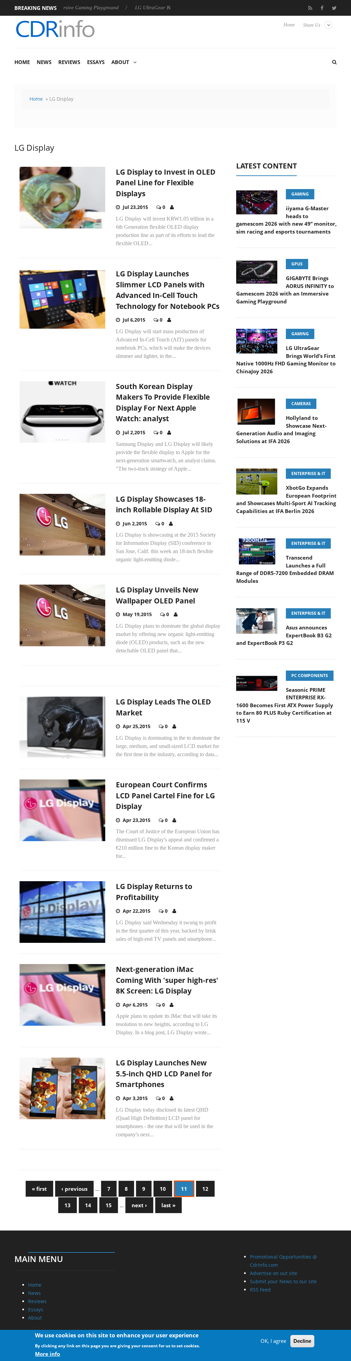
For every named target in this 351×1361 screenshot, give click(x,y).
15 (109, 1205)
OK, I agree (273, 1340)
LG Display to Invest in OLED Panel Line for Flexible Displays (166, 182)
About (120, 62)
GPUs (297, 264)
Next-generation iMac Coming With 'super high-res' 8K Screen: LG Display (167, 980)
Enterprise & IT (308, 473)
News (44, 62)
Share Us (311, 25)
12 (205, 1188)
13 (67, 1205)
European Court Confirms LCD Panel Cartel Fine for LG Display (165, 795)
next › (139, 1205)
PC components (309, 675)
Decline (302, 1341)
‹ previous (74, 1188)
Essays (96, 62)
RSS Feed (260, 1289)
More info (47, 1353)
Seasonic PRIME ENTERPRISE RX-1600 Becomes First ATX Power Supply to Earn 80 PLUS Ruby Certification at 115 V (284, 705)
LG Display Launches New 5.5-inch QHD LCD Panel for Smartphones (164, 1073)
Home (289, 24)
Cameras (301, 404)
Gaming (300, 194)
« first (39, 1188)
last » (168, 1205)
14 (88, 1205)
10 (163, 1188)
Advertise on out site (273, 1273)
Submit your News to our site (283, 1281)
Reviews (69, 62)
